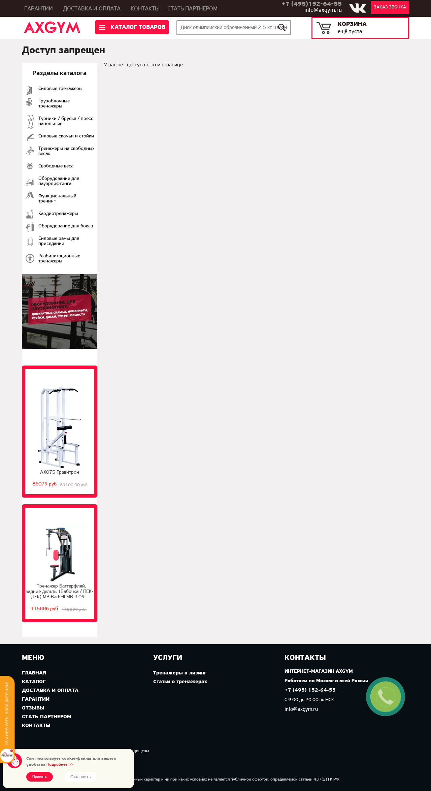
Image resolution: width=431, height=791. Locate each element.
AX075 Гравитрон (59, 472)
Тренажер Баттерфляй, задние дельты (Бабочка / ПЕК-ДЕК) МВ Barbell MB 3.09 (59, 592)
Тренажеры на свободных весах (66, 151)
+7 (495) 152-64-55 (310, 690)
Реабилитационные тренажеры (59, 259)
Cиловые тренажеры (60, 88)
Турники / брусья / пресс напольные (65, 121)
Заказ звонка (390, 7)
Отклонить (80, 776)
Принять (39, 777)
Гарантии (38, 9)
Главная (34, 673)
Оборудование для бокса (65, 226)
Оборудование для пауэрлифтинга (58, 181)
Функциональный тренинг (57, 199)
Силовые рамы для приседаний (58, 241)
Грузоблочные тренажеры (54, 104)
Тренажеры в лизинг (179, 673)
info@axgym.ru (323, 10)
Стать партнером (192, 9)
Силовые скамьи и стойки (66, 136)
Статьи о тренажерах (180, 682)
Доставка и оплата (92, 9)
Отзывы (33, 708)
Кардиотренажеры (58, 213)
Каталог (34, 682)
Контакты (145, 9)
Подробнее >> (60, 764)
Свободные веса (55, 166)
